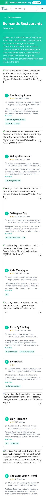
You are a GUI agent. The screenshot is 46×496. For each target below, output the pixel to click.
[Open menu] (42, 8)
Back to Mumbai (14, 17)
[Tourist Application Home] (4, 8)
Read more (8, 116)
